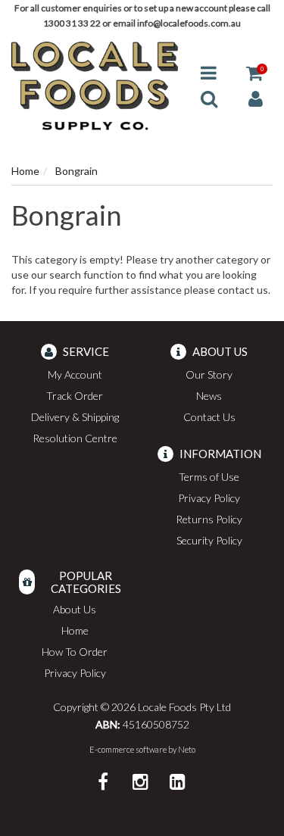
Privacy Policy (209, 497)
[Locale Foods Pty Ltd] (94, 84)
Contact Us (209, 416)
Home (75, 630)
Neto (186, 749)
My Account (75, 374)
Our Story (209, 374)
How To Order (75, 651)
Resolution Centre (75, 438)
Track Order (74, 395)
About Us (74, 609)
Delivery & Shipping (75, 416)
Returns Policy (209, 519)
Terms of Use (209, 476)
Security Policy (209, 540)
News (209, 395)
